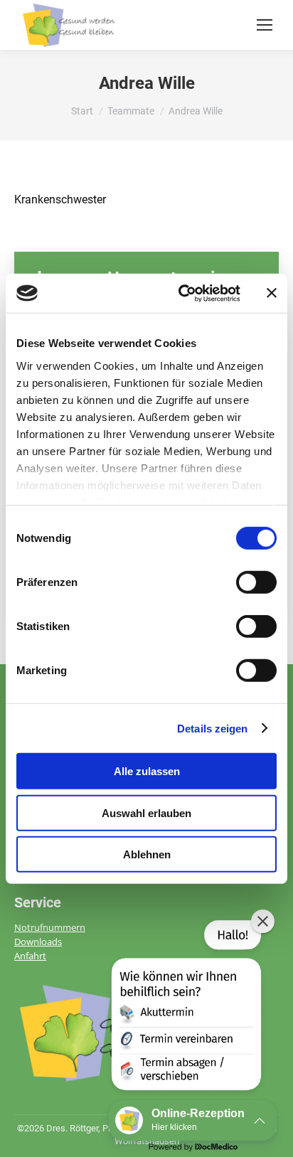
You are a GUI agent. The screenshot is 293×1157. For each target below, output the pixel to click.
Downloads (38, 941)
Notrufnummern (49, 927)
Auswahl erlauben (146, 812)
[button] (185, 1008)
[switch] (256, 582)
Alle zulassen (147, 771)
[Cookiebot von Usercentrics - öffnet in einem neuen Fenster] (181, 293)
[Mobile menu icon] (264, 25)
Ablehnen (147, 854)
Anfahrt (30, 955)
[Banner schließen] (272, 293)
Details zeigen (212, 728)
